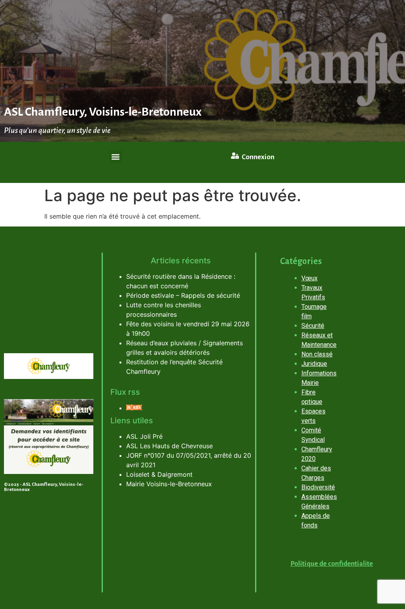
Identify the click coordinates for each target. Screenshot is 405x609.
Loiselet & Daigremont (159, 474)
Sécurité (312, 325)
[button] (115, 156)
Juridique (314, 363)
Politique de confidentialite (331, 563)
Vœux (309, 278)
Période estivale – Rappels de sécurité (183, 295)
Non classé (317, 354)
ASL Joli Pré (144, 436)
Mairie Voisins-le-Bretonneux (169, 484)
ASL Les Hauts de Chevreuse (169, 446)
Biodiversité (318, 487)
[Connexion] (235, 156)
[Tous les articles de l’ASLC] (134, 408)
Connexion (258, 157)
